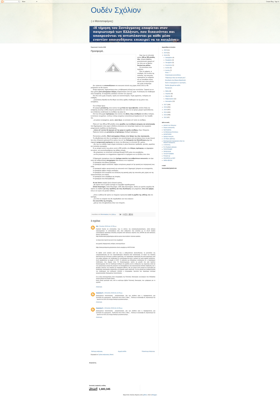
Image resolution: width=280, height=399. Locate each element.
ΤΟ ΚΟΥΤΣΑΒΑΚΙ (169, 153)
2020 (165, 50)
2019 (165, 52)
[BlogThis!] (126, 214)
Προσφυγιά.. (168, 88)
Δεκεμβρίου (168, 57)
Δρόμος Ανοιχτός (169, 136)
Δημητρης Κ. (100, 293)
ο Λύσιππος (167, 145)
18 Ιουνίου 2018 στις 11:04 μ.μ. (113, 293)
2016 (165, 107)
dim (97, 226)
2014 (165, 112)
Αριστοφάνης (167, 130)
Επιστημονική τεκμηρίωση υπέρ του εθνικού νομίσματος (174, 141)
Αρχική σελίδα (122, 351)
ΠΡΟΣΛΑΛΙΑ (167, 151)
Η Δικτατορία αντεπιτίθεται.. (173, 75)
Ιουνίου (167, 70)
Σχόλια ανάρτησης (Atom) (105, 354)
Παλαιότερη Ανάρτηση (148, 351)
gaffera (145, 395)
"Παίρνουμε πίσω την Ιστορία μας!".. (175, 77)
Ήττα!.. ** (168, 72)
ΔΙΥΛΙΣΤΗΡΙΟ (167, 134)
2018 (165, 55)
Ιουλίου (167, 67)
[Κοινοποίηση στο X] (128, 214)
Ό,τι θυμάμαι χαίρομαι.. (170, 147)
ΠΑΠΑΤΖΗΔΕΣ (168, 149)
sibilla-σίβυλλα (168, 160)
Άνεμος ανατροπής (169, 127)
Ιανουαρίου (168, 101)
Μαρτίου (168, 96)
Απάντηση (99, 287)
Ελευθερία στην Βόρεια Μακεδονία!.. (175, 80)
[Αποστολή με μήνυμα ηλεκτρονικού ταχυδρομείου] (124, 214)
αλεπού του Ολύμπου (170, 125)
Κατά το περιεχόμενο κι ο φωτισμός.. (175, 82)
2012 (165, 117)
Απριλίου (168, 93)
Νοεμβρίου (168, 60)
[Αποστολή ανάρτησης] (120, 214)
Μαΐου (167, 91)
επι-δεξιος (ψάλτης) (169, 138)
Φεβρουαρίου (169, 99)
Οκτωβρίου (168, 62)
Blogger (154, 395)
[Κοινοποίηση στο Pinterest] (132, 214)
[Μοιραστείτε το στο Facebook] (130, 214)
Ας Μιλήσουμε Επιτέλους (171, 132)
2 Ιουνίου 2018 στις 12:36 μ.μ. (108, 226)
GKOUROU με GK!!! (169, 158)
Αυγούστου (168, 65)
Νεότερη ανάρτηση (96, 351)
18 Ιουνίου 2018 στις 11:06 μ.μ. (113, 308)
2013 (165, 115)
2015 (165, 109)
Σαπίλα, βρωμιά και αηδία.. (173, 85)
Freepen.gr (167, 156)
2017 (165, 104)
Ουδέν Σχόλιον (116, 10)
